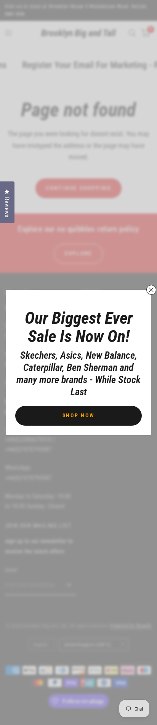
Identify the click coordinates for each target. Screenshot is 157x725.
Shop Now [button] (78, 415)
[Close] (151, 290)
